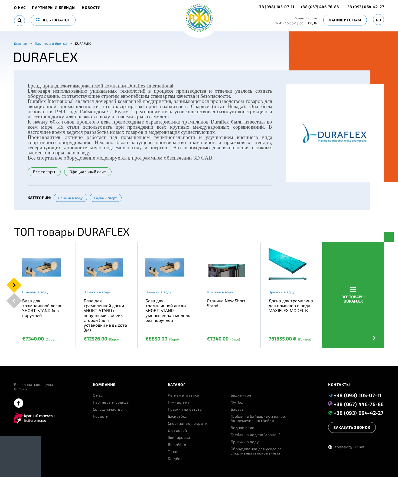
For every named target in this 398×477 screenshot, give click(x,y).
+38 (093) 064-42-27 (364, 6)
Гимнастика (179, 402)
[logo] (199, 18)
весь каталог (55, 20)
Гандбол (175, 458)
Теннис (174, 451)
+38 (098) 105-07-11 (276, 6)
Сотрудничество (108, 409)
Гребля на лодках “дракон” (255, 435)
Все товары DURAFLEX (353, 298)
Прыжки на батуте (185, 409)
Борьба (237, 409)
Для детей (177, 430)
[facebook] (18, 403)
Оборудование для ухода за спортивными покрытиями (256, 451)
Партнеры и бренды (54, 7)
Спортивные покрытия (189, 423)
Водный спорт (105, 198)
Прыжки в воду (70, 198)
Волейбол (177, 444)
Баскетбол (178, 416)
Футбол (238, 402)
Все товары (44, 171)
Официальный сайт (88, 171)
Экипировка (179, 437)
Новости (91, 7)
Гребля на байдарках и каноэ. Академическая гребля (258, 418)
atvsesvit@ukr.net (346, 446)
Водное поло (242, 428)
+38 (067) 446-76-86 (320, 6)
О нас (20, 7)
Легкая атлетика (184, 395)
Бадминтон (241, 395)
